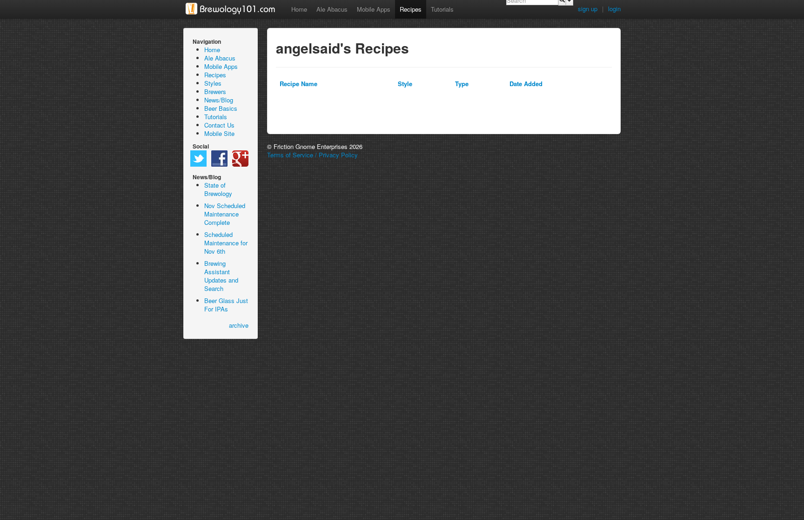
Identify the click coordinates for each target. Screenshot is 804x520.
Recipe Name (298, 83)
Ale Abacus (332, 9)
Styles (212, 83)
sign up (587, 8)
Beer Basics (220, 108)
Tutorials (442, 9)
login (614, 8)
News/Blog (218, 99)
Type (462, 83)
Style (405, 83)
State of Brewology (218, 189)
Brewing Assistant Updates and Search (221, 276)
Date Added (526, 83)
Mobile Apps (373, 9)
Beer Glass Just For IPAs (226, 304)
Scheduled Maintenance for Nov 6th (226, 243)
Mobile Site (219, 133)
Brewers (215, 91)
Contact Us (219, 125)
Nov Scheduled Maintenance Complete (224, 214)
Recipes (411, 9)
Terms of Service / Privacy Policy (312, 154)
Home (299, 9)
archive (238, 325)
